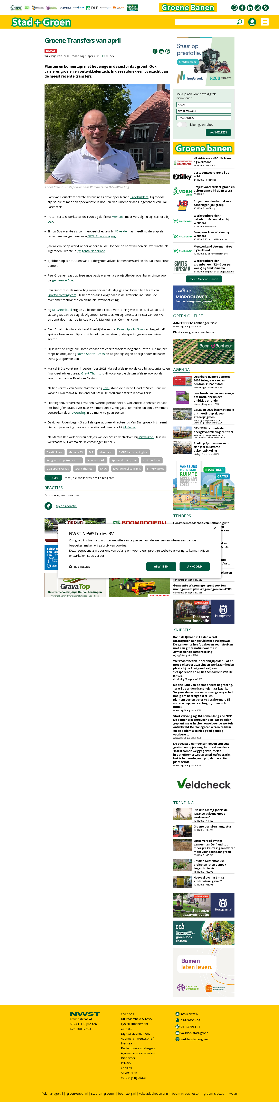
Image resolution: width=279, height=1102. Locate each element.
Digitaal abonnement (135, 1033)
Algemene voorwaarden (138, 1053)
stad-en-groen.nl (103, 1093)
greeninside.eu (214, 1093)
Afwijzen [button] (161, 567)
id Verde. (129, 427)
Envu (106, 388)
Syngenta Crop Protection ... (64, 460)
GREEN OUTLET (188, 316)
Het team (128, 1043)
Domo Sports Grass (131, 329)
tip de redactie (66, 506)
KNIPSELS (182, 630)
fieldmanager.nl (52, 1093)
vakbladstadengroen (195, 1039)
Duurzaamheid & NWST (137, 1019)
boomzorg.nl (127, 1093)
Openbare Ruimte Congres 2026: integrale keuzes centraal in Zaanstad (212, 380)
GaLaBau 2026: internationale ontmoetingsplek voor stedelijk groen (214, 413)
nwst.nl (233, 1093)
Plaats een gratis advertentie (193, 332)
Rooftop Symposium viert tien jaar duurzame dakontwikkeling (211, 446)
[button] (79, 566)
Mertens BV (76, 452)
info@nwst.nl (189, 1014)
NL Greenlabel (62, 310)
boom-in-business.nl (186, 1093)
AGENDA (181, 369)
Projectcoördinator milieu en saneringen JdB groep (213, 203)
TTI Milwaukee (155, 468)
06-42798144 (190, 1026)
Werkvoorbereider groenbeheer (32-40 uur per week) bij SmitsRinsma (212, 264)
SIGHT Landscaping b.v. (133, 452)
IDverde (121, 231)
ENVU (103, 468)
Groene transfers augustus (213, 826)
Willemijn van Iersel (57, 56)
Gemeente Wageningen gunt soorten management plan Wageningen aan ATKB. (202, 587)
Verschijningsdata (133, 1077)
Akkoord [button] (194, 567)
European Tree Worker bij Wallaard (211, 234)
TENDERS (182, 516)
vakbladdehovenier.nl (154, 1093)
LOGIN (53, 478)
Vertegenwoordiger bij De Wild (211, 174)
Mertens (118, 216)
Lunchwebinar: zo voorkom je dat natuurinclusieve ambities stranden (214, 396)
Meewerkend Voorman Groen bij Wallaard (214, 248)
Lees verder (95, 555)
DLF (50, 221)
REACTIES (54, 487)
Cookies (126, 1068)
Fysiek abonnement (134, 1024)
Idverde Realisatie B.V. (127, 468)
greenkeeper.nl (77, 1093)
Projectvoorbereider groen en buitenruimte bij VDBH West (214, 188)
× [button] (214, 528)
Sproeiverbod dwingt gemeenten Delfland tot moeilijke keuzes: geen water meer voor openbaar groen (214, 846)
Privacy (126, 1063)
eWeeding (78, 412)
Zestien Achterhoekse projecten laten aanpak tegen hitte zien (210, 864)
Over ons (127, 1014)
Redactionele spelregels (138, 1048)
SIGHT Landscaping (101, 236)
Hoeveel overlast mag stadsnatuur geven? (209, 879)
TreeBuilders (139, 197)
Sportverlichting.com (62, 295)
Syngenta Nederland (91, 251)
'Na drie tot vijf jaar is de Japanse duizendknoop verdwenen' (211, 813)
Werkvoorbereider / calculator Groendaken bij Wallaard (211, 219)
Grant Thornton (92, 373)
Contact (126, 1028)
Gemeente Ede (96, 460)
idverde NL (106, 452)
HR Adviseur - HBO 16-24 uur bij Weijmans (213, 160)
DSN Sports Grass (58, 468)
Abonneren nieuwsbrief (137, 1038)
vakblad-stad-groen (194, 1033)
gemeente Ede (62, 280)
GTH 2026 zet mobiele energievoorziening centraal (213, 430)
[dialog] (139, 551)
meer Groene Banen (204, 279)
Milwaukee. (146, 437)
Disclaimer (128, 1058)
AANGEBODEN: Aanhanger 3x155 (195, 323)
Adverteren (129, 1073)
